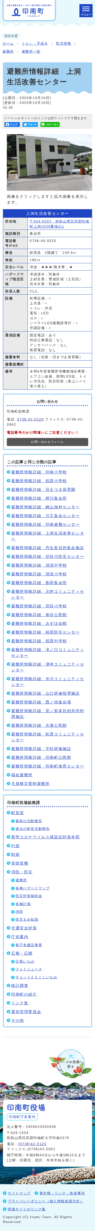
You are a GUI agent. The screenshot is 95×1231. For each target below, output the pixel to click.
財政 (15, 854)
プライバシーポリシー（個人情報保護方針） (46, 1201)
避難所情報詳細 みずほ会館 (39, 623)
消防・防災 (22, 872)
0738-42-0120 (30, 419)
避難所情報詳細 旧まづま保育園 (43, 489)
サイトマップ (19, 1193)
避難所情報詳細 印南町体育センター (47, 766)
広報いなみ (25, 961)
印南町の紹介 (24, 994)
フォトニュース (29, 969)
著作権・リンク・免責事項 (62, 1193)
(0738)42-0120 (32, 1144)
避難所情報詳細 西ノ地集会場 (41, 702)
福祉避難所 (22, 775)
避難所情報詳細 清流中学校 (39, 565)
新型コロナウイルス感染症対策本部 (45, 837)
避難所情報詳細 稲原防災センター (45, 632)
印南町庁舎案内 (22, 1117)
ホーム (8, 43)
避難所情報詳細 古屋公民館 (39, 725)
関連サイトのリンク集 (27, 1209)
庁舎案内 (19, 937)
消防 (19, 912)
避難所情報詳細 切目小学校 (39, 606)
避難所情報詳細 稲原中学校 (39, 641)
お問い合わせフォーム (47, 442)
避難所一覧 (31, 51)
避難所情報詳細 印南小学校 (39, 472)
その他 (17, 1020)
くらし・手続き (35, 43)
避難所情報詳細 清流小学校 (39, 574)
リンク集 (19, 1003)
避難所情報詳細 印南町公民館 (41, 757)
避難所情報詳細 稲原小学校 (39, 481)
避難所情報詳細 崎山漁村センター (45, 507)
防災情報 (63, 43)
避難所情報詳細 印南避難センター (45, 524)
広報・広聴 (22, 953)
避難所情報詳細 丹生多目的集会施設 (47, 548)
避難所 (8, 51)
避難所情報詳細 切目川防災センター (47, 556)
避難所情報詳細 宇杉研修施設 (41, 749)
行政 (15, 846)
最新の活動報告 (29, 821)
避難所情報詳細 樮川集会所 (39, 498)
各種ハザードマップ (33, 888)
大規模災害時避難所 (30, 784)
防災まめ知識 (27, 919)
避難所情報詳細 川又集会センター (45, 516)
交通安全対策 (24, 928)
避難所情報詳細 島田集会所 (39, 583)
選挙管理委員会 (26, 1012)
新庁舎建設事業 (29, 945)
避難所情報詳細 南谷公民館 (39, 615)
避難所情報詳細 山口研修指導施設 (45, 693)
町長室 (17, 813)
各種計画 (23, 904)
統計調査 (19, 985)
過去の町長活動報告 (33, 829)
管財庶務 (19, 863)
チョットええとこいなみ (36, 977)
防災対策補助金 (29, 896)
